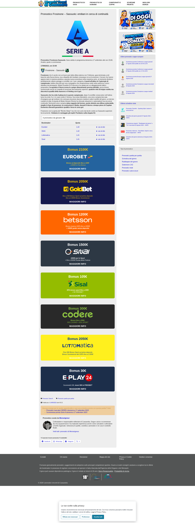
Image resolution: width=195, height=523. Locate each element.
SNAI (43, 131)
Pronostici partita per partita (66, 398)
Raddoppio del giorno (130, 162)
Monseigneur (64, 418)
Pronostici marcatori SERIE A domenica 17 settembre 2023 (67, 410)
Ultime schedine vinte (128, 103)
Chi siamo (63, 457)
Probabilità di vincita (121, 471)
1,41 (77, 135)
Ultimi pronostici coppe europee (131, 57)
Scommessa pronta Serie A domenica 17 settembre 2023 (66, 412)
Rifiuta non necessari (70, 517)
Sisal (43, 139)
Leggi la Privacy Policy (98, 512)
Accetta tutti (98, 517)
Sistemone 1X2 (127, 165)
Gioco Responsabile (105, 471)
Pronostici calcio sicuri (130, 171)
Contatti (43, 457)
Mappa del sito (105, 457)
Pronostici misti (127, 168)
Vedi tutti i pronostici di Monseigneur (66, 431)
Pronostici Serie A (47, 398)
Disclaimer (83, 457)
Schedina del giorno (129, 158)
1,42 (77, 127)
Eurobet (44, 127)
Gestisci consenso (145, 457)
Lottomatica (46, 135)
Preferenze (86, 517)
